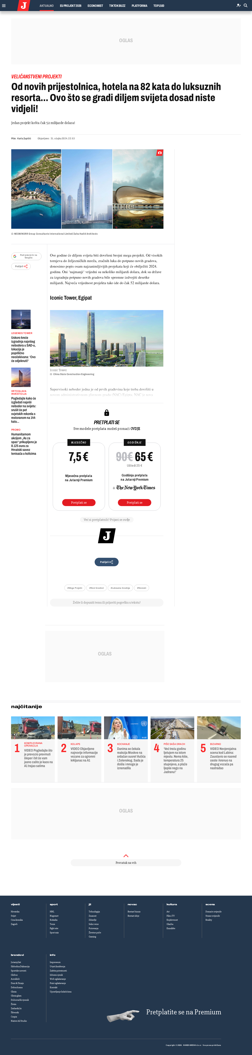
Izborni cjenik (56, 974)
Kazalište (171, 928)
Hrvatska (15, 911)
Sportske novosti (18, 970)
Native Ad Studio (19, 1020)
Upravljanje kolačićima (60, 991)
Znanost (92, 915)
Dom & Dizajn (17, 983)
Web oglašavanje (58, 979)
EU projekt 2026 (71, 6)
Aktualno (47, 6)
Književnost (172, 919)
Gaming (92, 936)
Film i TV (171, 915)
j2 (90, 904)
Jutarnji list (16, 962)
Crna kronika (17, 919)
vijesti (15, 904)
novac (132, 904)
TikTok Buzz (117, 6)
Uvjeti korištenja (57, 966)
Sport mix (54, 932)
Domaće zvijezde (214, 911)
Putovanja (93, 928)
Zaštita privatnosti (58, 970)
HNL (52, 911)
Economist (95, 6)
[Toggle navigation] (3, 5)
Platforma (139, 6)
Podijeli (19, 266)
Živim (13, 1004)
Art (168, 911)
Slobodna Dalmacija (20, 966)
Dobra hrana (17, 987)
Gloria (13, 991)
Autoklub (15, 979)
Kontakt (53, 987)
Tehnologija (94, 911)
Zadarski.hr (16, 1008)
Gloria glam (16, 995)
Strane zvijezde (213, 915)
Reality (209, 919)
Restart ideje (133, 915)
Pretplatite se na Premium (183, 1012)
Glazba (170, 924)
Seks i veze (94, 924)
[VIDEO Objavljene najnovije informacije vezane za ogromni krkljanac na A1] (79, 728)
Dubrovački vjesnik (20, 1000)
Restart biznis (134, 911)
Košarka (53, 919)
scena (210, 904)
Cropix (14, 1016)
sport (54, 904)
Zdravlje (92, 919)
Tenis (52, 924)
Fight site (54, 928)
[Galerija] (87, 189)
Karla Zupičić (24, 138)
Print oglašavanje (58, 983)
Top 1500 (158, 6)
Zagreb (14, 924)
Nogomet (54, 915)
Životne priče (95, 932)
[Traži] (245, 5)
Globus (14, 974)
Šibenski (15, 1012)
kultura (172, 904)
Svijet (13, 915)
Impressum (55, 962)
